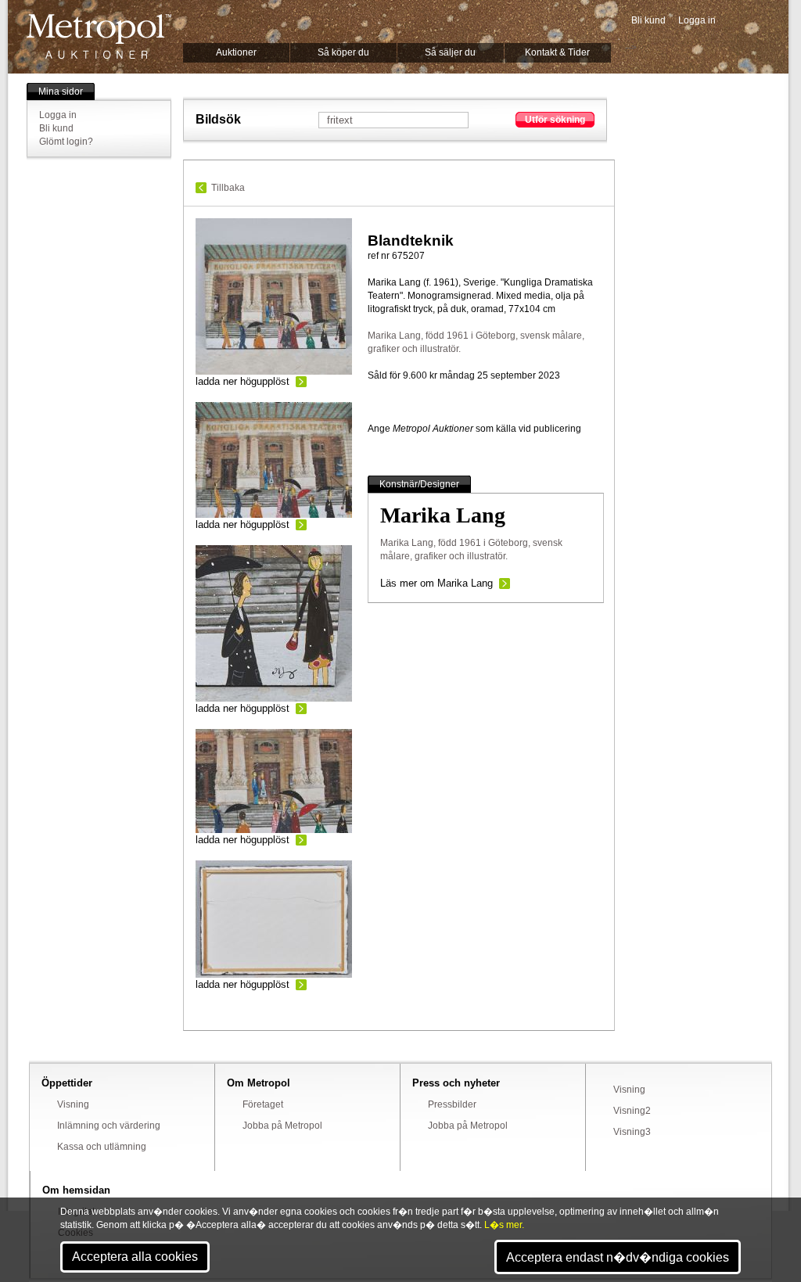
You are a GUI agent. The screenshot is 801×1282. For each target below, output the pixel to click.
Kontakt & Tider (557, 52)
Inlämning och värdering (108, 1125)
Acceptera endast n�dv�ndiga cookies (617, 1257)
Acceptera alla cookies (135, 1256)
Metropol (99, 36)
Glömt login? (66, 141)
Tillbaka (228, 187)
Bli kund (648, 20)
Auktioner (236, 52)
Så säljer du (450, 52)
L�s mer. (504, 1224)
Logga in (697, 20)
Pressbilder (452, 1104)
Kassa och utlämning (101, 1146)
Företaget (262, 1104)
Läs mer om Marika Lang (436, 583)
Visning (73, 1104)
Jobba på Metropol (282, 1125)
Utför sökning (555, 119)
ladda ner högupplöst (242, 381)
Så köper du (343, 52)
